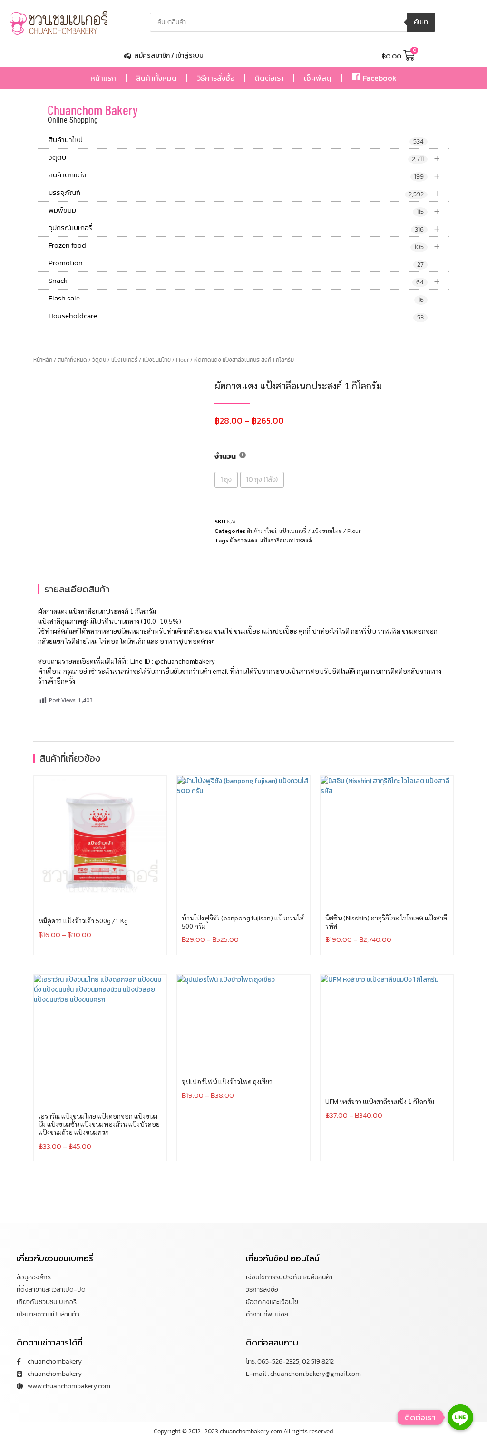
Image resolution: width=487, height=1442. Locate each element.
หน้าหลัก (42, 360)
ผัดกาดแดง (243, 540)
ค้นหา (421, 22)
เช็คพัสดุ (317, 78)
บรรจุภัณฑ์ (244, 193)
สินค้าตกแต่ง (244, 175)
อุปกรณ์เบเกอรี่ (244, 228)
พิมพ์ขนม (244, 210)
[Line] (460, 1417)
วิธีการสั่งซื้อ (215, 78)
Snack (244, 281)
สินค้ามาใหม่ (236, 140)
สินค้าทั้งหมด (156, 78)
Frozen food (244, 245)
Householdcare (236, 316)
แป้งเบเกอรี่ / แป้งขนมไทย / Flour (150, 360)
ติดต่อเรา (269, 78)
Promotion (236, 263)
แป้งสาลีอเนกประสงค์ (286, 540)
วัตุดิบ (244, 157)
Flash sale (236, 298)
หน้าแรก (103, 78)
